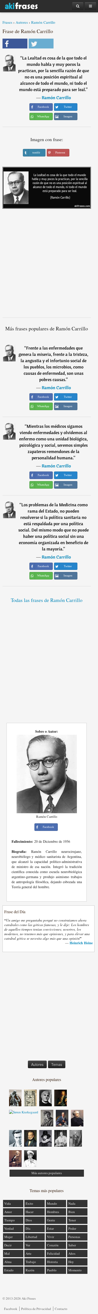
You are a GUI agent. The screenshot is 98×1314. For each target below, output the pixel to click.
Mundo (52, 1203)
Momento (75, 1270)
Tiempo (9, 1220)
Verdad (9, 1228)
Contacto (61, 1308)
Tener (72, 1220)
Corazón (53, 1245)
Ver (28, 1245)
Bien (71, 1212)
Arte (28, 1253)
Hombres (53, 1212)
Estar (50, 1228)
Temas (56, 1064)
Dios (29, 1220)
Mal (7, 1253)
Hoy (71, 1261)
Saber (72, 1245)
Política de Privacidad (36, 1308)
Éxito (29, 1203)
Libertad (31, 1236)
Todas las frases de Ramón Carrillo (46, 600)
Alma (8, 1261)
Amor (8, 1212)
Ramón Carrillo (43, 22)
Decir (8, 1245)
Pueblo (52, 1270)
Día (28, 1228)
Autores (22, 22)
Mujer (8, 1236)
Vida (7, 1203)
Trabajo (31, 1261)
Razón (30, 1270)
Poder (72, 1228)
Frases (7, 22)
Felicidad (53, 1253)
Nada (71, 1203)
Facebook (10, 1308)
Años (71, 1253)
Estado (9, 1270)
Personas (74, 1236)
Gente (51, 1220)
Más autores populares (46, 1173)
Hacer (29, 1212)
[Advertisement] (49, 265)
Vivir (50, 1236)
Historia (52, 1261)
